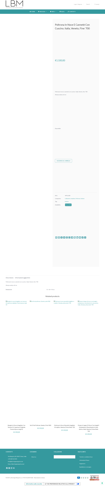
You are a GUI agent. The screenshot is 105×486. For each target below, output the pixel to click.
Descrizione (9, 278)
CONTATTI (72, 11)
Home (33, 11)
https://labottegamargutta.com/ (16, 464)
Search (88, 4)
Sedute (82, 198)
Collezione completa (70, 198)
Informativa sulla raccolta (34, 484)
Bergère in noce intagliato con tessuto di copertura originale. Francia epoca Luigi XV (16, 427)
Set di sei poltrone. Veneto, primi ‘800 (40, 425)
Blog (62, 11)
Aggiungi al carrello (63, 160)
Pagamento (82, 463)
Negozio (42, 11)
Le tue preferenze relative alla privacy (60, 484)
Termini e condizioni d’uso (86, 457)
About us (33, 457)
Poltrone (78, 198)
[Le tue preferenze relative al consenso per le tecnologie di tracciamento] (102, 483)
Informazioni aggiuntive (22, 278)
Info (53, 11)
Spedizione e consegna (85, 467)
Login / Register (78, 4)
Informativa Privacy (84, 460)
